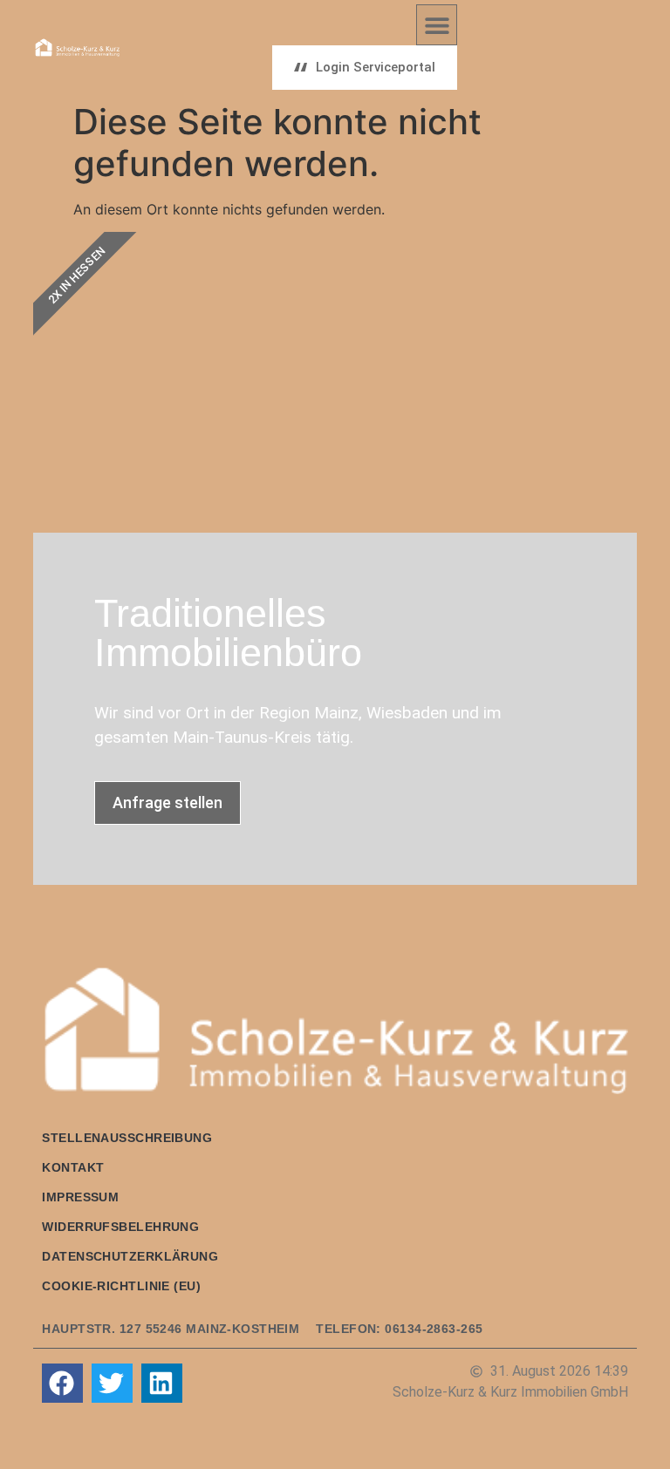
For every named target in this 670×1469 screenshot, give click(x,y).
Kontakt (73, 1167)
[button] (436, 24)
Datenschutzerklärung (130, 1256)
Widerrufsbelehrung (120, 1227)
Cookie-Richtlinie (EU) (121, 1286)
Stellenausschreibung (127, 1138)
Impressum (80, 1197)
